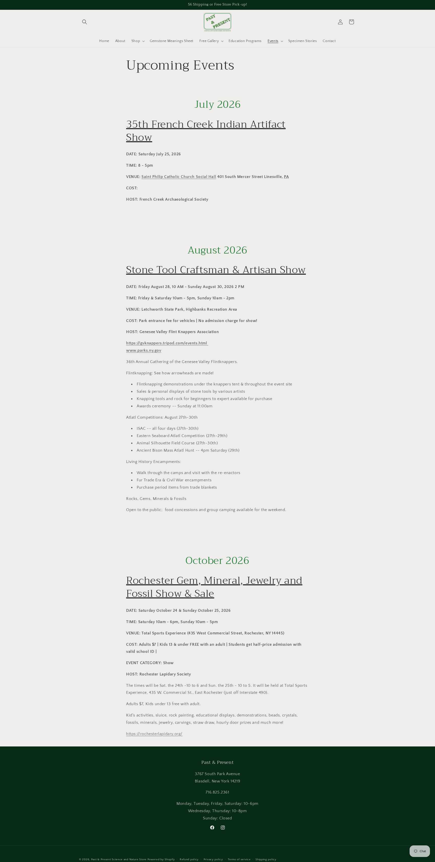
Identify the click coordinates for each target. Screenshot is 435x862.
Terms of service (239, 859)
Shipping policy (266, 859)
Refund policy (189, 859)
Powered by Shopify (161, 859)
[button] (84, 21)
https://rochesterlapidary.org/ (154, 734)
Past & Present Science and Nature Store (119, 859)
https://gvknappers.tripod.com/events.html (167, 343)
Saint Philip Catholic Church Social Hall (178, 176)
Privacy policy (213, 859)
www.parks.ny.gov (143, 350)
